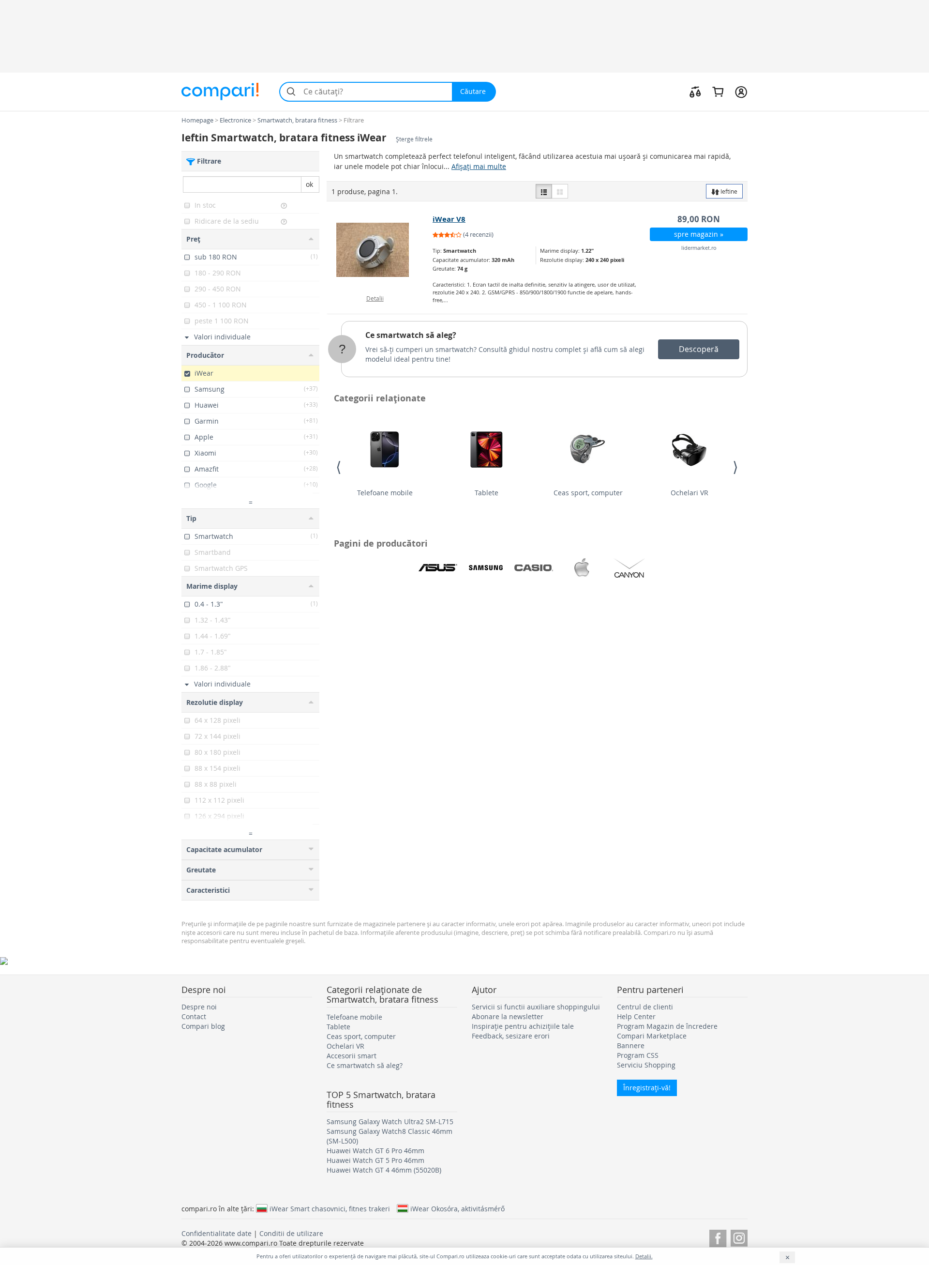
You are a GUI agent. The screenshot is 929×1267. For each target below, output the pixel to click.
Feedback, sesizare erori (511, 1035)
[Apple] (581, 568)
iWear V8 (449, 219)
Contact (193, 1016)
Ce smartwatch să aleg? (410, 335)
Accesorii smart (351, 1055)
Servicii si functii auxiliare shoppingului (536, 1006)
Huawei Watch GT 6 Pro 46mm (375, 1150)
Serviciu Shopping (646, 1064)
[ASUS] (438, 568)
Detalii (375, 298)
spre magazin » (698, 234)
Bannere (630, 1045)
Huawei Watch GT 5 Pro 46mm (375, 1160)
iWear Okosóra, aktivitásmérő (457, 1208)
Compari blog (203, 1026)
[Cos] (718, 91)
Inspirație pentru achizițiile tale (523, 1026)
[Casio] (533, 568)
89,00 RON (698, 219)
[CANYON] (629, 568)
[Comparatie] (695, 91)
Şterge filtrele (414, 139)
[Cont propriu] (741, 91)
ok (309, 184)
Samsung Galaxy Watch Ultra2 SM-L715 (390, 1121)
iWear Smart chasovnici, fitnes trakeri (330, 1208)
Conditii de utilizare (291, 1233)
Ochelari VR (689, 492)
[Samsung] (485, 568)
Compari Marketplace (652, 1035)
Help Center (636, 1016)
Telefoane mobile (385, 492)
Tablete (486, 492)
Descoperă (699, 349)
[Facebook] (717, 1236)
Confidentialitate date (216, 1233)
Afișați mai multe (478, 166)
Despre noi (199, 1006)
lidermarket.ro (699, 247)
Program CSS (638, 1055)
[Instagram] (739, 1236)
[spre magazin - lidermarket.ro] (380, 250)
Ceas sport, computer (588, 492)
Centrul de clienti (645, 1006)
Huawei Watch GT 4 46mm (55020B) (384, 1170)
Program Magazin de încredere (667, 1026)
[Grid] (560, 191)
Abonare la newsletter (507, 1016)
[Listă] (544, 191)
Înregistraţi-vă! (647, 1087)
